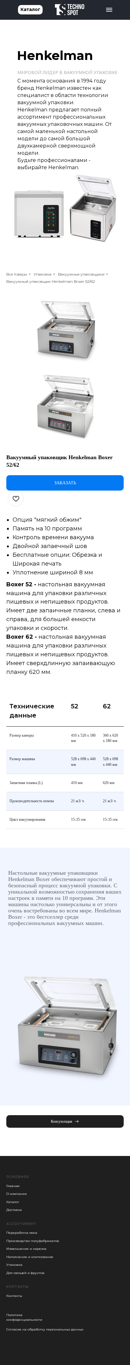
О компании (16, 1194)
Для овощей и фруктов (25, 1273)
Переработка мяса (21, 1233)
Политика (14, 1315)
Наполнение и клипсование (29, 1257)
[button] (65, 1121)
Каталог (12, 1202)
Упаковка (42, 274)
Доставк (13, 1210)
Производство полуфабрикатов (32, 1241)
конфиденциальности (24, 1320)
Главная (13, 1186)
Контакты (14, 1296)
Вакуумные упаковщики (81, 274)
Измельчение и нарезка (26, 1249)
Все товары (16, 274)
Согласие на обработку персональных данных (44, 1329)
